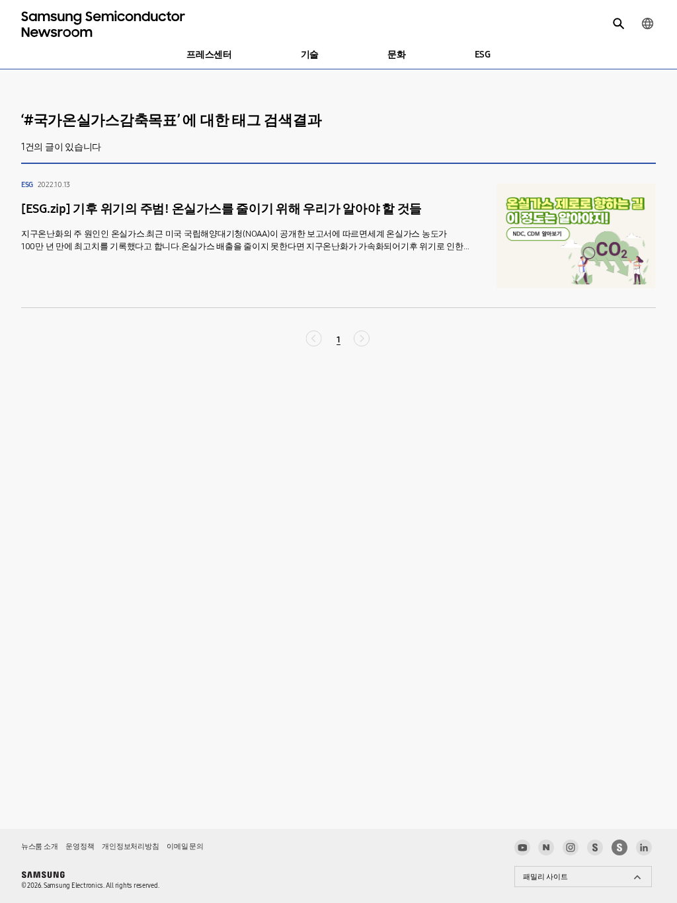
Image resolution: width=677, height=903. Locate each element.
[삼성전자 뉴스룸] (595, 847)
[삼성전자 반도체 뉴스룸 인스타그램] (570, 847)
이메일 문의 (185, 846)
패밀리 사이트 (545, 877)
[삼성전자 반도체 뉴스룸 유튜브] (522, 847)
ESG (483, 54)
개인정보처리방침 (130, 846)
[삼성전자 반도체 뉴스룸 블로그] (546, 847)
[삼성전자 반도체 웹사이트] (619, 847)
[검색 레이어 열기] (618, 23)
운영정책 (79, 846)
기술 (310, 54)
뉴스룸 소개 (39, 846)
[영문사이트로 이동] (647, 23)
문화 (396, 54)
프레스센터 (209, 54)
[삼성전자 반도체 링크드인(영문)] (644, 847)
